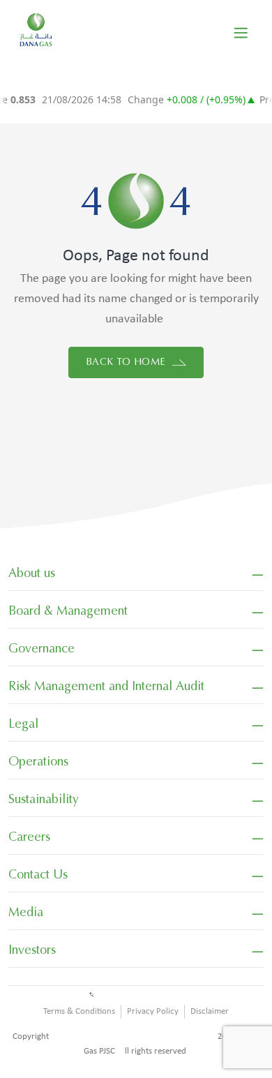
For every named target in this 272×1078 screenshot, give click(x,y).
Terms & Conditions (79, 1011)
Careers (29, 836)
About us (31, 573)
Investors (32, 949)
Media (25, 912)
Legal (23, 723)
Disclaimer (209, 1011)
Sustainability (43, 799)
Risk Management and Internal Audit (106, 686)
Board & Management (68, 610)
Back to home (127, 362)
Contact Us (38, 874)
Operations (38, 761)
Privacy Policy (153, 1011)
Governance (41, 648)
